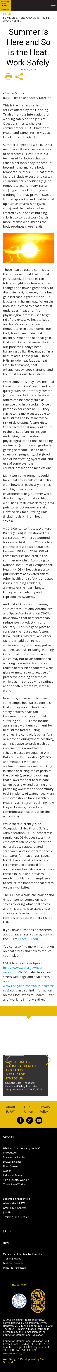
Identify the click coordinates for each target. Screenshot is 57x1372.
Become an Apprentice (16, 1198)
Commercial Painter (14, 1157)
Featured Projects (13, 1263)
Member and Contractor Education (23, 1254)
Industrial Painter (13, 1175)
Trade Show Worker (14, 1184)
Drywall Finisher (12, 1161)
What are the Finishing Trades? (21, 1148)
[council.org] (19, 1301)
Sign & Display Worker (16, 1179)
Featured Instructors (15, 1267)
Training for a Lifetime (16, 1216)
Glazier (7, 1170)
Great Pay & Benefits (14, 1207)
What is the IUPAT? (14, 1203)
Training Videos (12, 1258)
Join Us (7, 1212)
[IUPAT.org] (38, 1301)
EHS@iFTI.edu (28, 939)
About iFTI (9, 1136)
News (6, 1242)
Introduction (10, 1152)
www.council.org (12, 1353)
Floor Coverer (11, 1166)
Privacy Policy (19, 1284)
